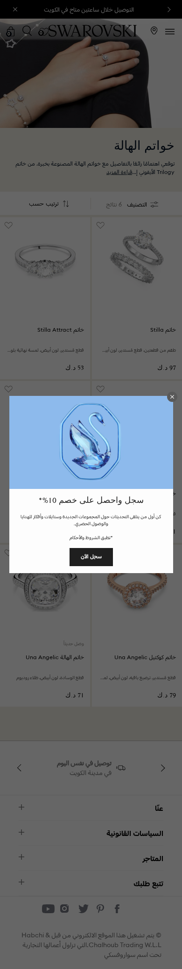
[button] (172, 397)
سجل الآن (91, 556)
